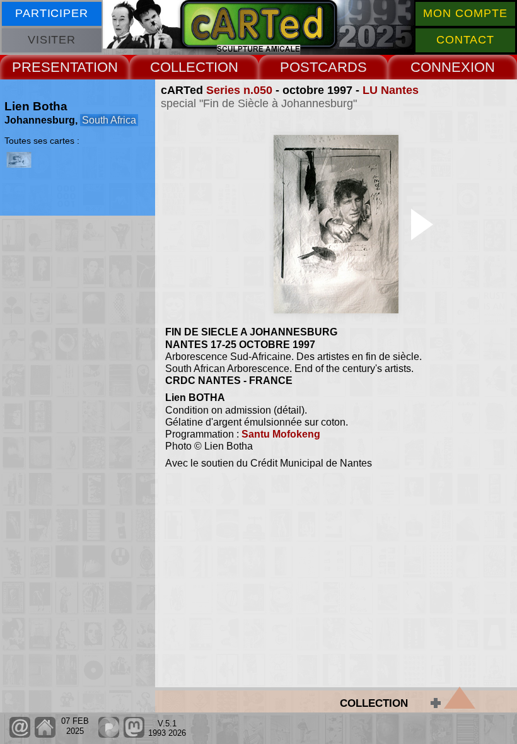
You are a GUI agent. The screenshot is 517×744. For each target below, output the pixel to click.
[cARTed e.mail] (20, 735)
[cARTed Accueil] (44, 735)
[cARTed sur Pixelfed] (108, 735)
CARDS (342, 67)
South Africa (109, 120)
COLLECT (182, 67)
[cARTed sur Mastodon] (134, 735)
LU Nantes (391, 90)
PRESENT (44, 67)
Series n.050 (239, 90)
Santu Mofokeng (280, 434)
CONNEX (440, 67)
